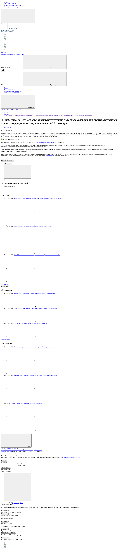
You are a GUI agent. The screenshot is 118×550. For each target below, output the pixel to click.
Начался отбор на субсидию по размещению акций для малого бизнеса (35, 293)
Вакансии (10, 448)
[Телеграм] (5, 34)
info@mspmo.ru (6, 109)
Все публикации (5, 433)
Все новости (4, 159)
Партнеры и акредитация (11, 92)
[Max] (5, 36)
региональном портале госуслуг (45, 142)
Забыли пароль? (5, 467)
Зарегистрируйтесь (17, 503)
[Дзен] (5, 40)
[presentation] (3, 70)
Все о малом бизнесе (10, 89)
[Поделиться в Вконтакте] (17, 172)
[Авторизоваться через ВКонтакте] (17, 494)
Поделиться (8, 164)
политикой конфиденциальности (70, 457)
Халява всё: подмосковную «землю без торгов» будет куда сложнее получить (36, 347)
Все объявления (5, 339)
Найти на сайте (5, 67)
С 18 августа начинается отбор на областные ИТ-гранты (30, 323)
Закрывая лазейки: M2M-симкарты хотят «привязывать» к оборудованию (35, 375)
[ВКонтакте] (5, 38)
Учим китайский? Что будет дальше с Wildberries (27, 403)
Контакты (3, 448)
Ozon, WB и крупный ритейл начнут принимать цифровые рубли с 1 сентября (37, 255)
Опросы (15, 448)
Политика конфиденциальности (32, 450)
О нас (6, 88)
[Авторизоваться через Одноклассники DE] (17, 480)
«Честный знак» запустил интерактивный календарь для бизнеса (33, 226)
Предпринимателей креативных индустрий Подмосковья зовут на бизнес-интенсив (38, 198)
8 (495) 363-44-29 (16, 109)
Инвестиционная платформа (12, 91)
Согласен (3, 460)
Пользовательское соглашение (14, 450)
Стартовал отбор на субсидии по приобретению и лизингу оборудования (35, 308)
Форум (3, 450)
